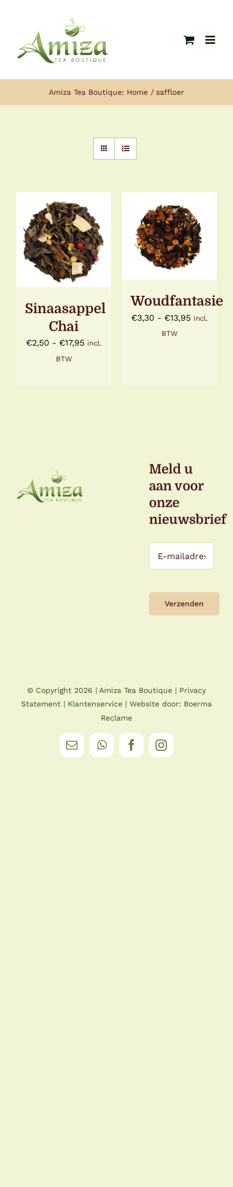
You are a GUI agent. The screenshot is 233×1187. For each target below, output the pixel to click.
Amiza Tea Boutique (135, 690)
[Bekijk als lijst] (125, 148)
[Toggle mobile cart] (189, 40)
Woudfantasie (177, 301)
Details (64, 252)
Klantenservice (95, 703)
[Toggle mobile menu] (211, 40)
